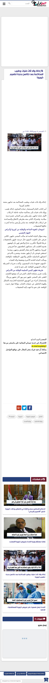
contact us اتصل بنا (9, 673)
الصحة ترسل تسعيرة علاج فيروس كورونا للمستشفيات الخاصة (26, 608)
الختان (40, 417)
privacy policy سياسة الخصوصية (36, 673)
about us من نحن (21, 673)
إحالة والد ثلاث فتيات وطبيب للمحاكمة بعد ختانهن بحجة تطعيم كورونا (25, 575)
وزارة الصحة (27, 421)
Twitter (24, 407)
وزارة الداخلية (38, 421)
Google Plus (19, 407)
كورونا (20, 417)
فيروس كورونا (30, 417)
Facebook (29, 407)
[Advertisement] (24, 41)
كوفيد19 (12, 417)
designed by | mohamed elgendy (11, 681)
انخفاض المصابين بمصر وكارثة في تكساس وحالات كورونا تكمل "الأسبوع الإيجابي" (25, 510)
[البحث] (9, 3)
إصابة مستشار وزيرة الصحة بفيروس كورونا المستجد (27, 542)
